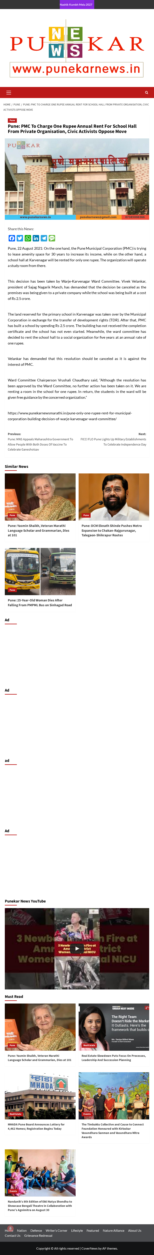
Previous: (40, 442)
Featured (93, 1230)
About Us (134, 1230)
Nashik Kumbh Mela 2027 (76, 4)
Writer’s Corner (56, 1230)
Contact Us (12, 1235)
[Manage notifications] (10, 1228)
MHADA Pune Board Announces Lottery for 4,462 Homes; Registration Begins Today (36, 1126)
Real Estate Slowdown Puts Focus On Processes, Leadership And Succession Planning (114, 1058)
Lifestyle (77, 1230)
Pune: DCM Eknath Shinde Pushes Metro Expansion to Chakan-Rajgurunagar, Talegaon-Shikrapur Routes (112, 530)
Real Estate (89, 1045)
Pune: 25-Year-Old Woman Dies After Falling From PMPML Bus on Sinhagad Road (40, 603)
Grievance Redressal (38, 1235)
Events (87, 1114)
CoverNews (89, 1248)
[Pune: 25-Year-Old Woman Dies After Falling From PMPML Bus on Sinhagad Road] (40, 571)
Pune (12, 120)
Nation (22, 1230)
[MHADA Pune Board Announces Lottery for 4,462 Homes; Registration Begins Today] (40, 1095)
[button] (9, 92)
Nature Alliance (113, 1230)
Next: (113, 439)
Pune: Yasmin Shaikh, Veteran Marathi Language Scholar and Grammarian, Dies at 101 (38, 530)
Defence (36, 1230)
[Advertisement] (77, 655)
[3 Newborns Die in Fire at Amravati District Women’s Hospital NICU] (77, 948)
